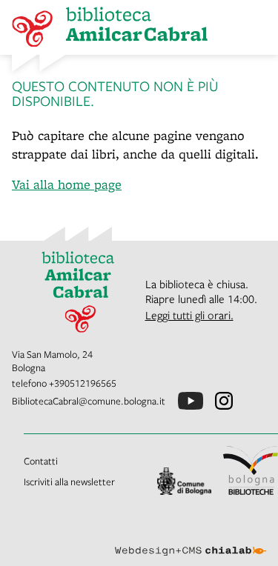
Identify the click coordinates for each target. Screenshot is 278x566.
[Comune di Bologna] (184, 481)
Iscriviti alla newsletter (69, 481)
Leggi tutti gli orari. (189, 314)
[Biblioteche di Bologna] (250, 470)
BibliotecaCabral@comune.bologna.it (88, 400)
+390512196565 (82, 383)
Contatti (41, 460)
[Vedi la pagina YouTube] (190, 401)
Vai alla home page (67, 184)
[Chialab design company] (190, 539)
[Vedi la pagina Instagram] (224, 401)
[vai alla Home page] (72, 288)
